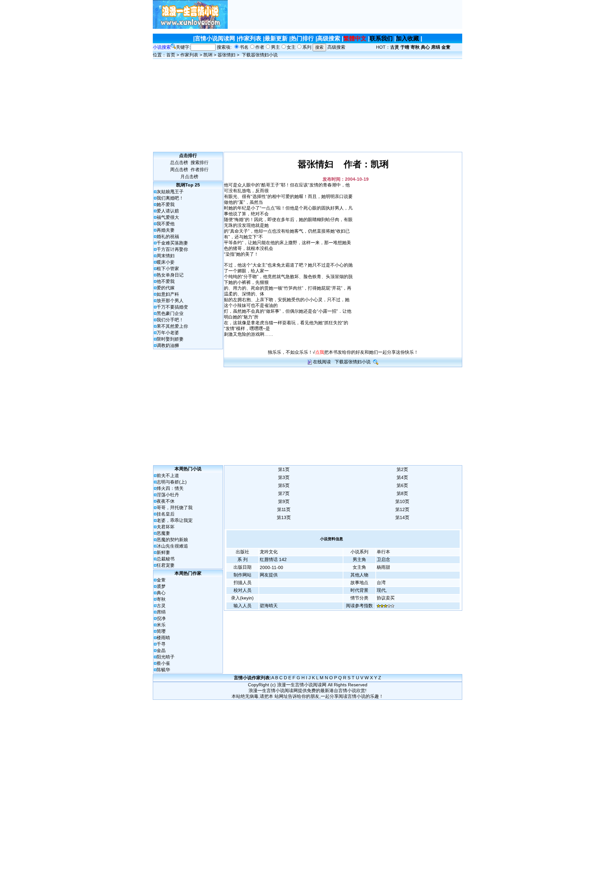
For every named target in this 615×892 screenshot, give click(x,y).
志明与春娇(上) (172, 481)
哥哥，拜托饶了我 (175, 507)
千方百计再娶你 (172, 249)
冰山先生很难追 (172, 546)
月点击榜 (189, 176)
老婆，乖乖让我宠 (175, 520)
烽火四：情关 (170, 488)
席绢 (161, 612)
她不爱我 (166, 204)
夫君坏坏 (166, 526)
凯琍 (207, 54)
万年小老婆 (168, 332)
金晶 (161, 650)
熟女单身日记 (170, 274)
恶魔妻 (163, 533)
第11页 (284, 509)
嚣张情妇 (226, 54)
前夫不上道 (168, 475)
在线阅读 (322, 361)
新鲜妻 (163, 552)
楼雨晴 (163, 637)
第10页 (402, 501)
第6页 (402, 485)
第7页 (284, 493)
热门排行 (302, 38)
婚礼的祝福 (168, 236)
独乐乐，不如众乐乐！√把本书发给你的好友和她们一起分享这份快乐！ (343, 352)
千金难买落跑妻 (172, 242)
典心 (161, 592)
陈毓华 (163, 669)
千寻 (161, 644)
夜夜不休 (166, 501)
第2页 (402, 469)
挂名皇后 (166, 513)
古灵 (161, 605)
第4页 (402, 477)
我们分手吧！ (170, 319)
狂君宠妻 (166, 565)
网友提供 (269, 574)
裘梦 (161, 586)
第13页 (284, 517)
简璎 (161, 631)
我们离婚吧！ (170, 198)
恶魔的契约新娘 (172, 539)
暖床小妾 (166, 262)
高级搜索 (328, 38)
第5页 (284, 485)
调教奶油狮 (168, 345)
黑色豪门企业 (170, 313)
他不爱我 (166, 281)
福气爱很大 (168, 217)
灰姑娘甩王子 (170, 191)
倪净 (161, 618)
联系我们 (381, 38)
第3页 (284, 477)
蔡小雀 (163, 663)
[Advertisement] (345, 14)
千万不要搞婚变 (172, 307)
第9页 (284, 501)
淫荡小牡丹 (168, 494)
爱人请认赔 (168, 210)
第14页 (402, 517)
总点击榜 (179, 162)
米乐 (161, 624)
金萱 (161, 579)
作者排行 (200, 169)
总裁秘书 (166, 558)
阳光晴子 (166, 656)
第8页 (402, 493)
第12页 (402, 509)
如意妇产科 (168, 294)
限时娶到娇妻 (170, 339)
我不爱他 (166, 223)
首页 (170, 54)
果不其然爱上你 (172, 326)
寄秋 (161, 599)
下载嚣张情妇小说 (260, 54)
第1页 (284, 469)
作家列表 (249, 38)
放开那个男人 (170, 300)
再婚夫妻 (166, 230)
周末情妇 (166, 255)
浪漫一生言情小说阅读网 (301, 684)
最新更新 (276, 38)
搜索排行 (200, 162)
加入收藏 (407, 38)
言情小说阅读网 (215, 38)
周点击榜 (179, 169)
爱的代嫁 (166, 287)
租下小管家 (168, 268)
